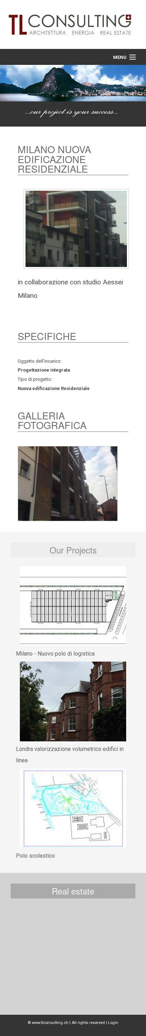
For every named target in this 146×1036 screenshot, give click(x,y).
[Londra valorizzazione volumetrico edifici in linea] (73, 701)
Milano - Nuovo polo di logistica (55, 653)
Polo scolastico (35, 855)
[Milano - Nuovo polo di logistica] (73, 606)
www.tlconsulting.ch (50, 1022)
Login (113, 1022)
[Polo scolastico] (73, 808)
